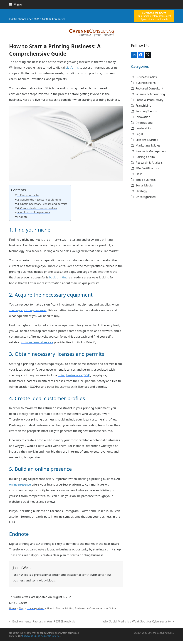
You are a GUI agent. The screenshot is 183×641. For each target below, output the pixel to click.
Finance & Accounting (150, 94)
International (144, 123)
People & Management (151, 151)
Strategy (141, 191)
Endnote (22, 217)
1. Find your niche (28, 195)
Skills (139, 174)
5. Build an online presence (33, 212)
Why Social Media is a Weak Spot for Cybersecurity (137, 621)
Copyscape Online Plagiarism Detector (41, 635)
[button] (15, 4)
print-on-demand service (36, 342)
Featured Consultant (149, 88)
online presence (20, 484)
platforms (72, 68)
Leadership (143, 128)
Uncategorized (35, 608)
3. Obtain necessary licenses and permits (42, 204)
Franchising (143, 105)
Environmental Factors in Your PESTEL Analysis (42, 621)
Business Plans (146, 83)
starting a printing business (27, 310)
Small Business (146, 180)
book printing (58, 277)
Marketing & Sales (148, 145)
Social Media (144, 185)
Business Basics (146, 77)
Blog (21, 608)
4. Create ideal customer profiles (37, 208)
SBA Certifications (148, 168)
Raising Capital (145, 157)
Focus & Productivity (149, 100)
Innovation (143, 117)
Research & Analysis (149, 163)
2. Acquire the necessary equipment (39, 199)
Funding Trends (146, 111)
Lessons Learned (147, 140)
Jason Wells (22, 567)
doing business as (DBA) (74, 375)
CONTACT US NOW (154, 16)
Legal (139, 134)
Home (12, 608)
